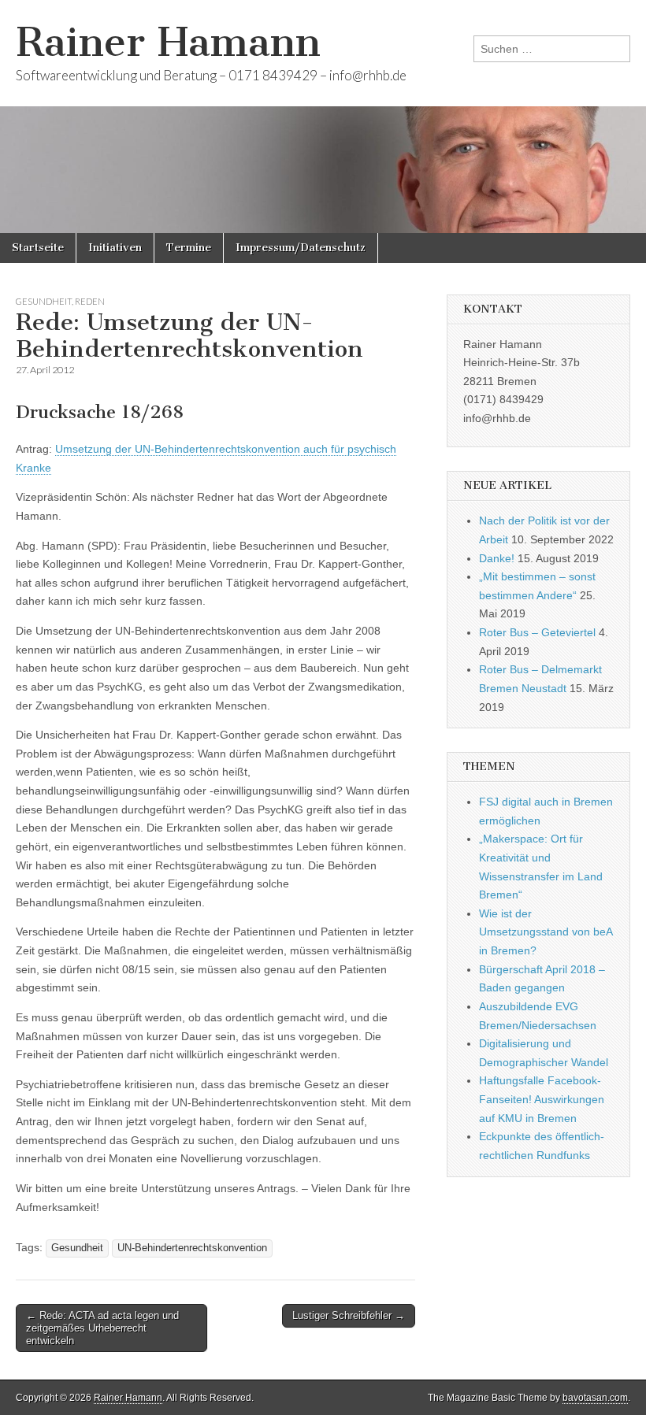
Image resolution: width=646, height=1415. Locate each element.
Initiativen (115, 247)
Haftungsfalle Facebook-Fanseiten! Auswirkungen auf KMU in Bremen (541, 1099)
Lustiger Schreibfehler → (348, 1315)
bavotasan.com (595, 1397)
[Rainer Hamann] (323, 116)
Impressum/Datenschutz (301, 247)
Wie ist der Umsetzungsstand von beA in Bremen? (545, 932)
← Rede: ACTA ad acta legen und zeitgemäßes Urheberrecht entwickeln (102, 1327)
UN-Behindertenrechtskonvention (192, 1248)
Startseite (38, 247)
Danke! (496, 558)
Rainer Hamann (168, 42)
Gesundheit (44, 301)
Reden (90, 301)
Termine (188, 247)
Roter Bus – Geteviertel (537, 632)
